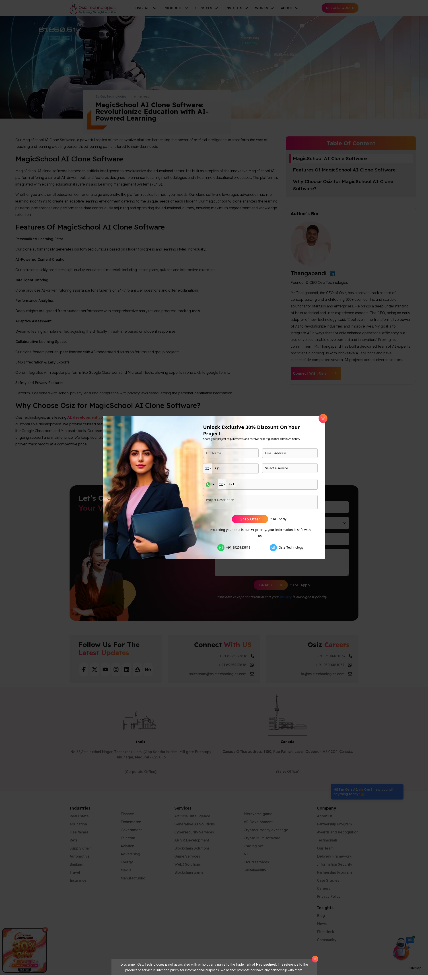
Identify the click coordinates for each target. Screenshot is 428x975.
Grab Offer (250, 519)
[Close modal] (323, 418)
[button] (207, 468)
